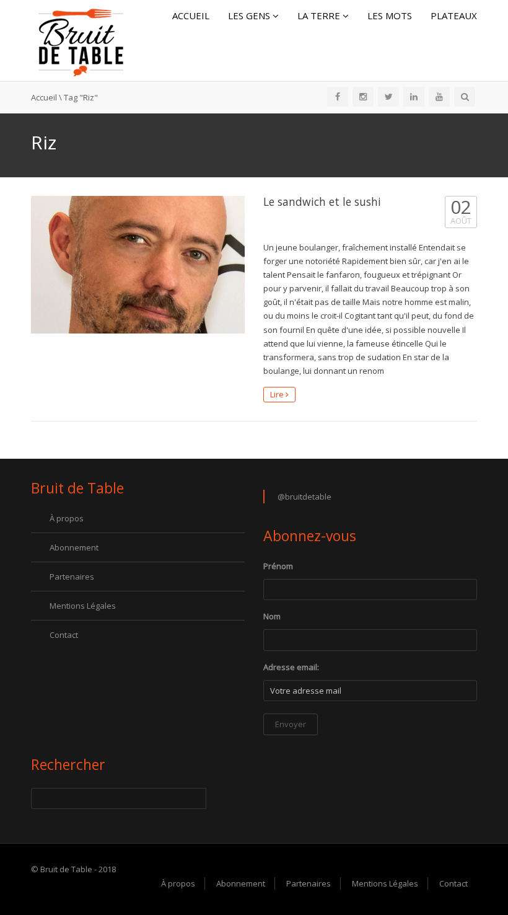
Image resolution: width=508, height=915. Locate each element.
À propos (67, 518)
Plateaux (454, 15)
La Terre (320, 15)
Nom (272, 616)
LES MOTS (389, 15)
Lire (278, 394)
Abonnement (74, 547)
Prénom (278, 566)
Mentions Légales (83, 605)
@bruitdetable (304, 496)
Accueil (190, 15)
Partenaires (72, 576)
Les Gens (250, 15)
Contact (64, 634)
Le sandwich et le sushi (322, 201)
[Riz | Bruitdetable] (80, 39)
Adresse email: (291, 667)
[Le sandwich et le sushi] (138, 265)
